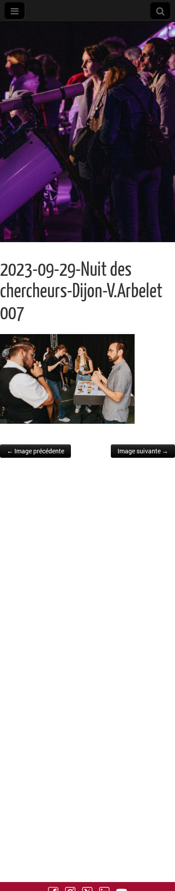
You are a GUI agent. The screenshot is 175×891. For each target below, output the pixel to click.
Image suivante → (143, 451)
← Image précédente (35, 451)
